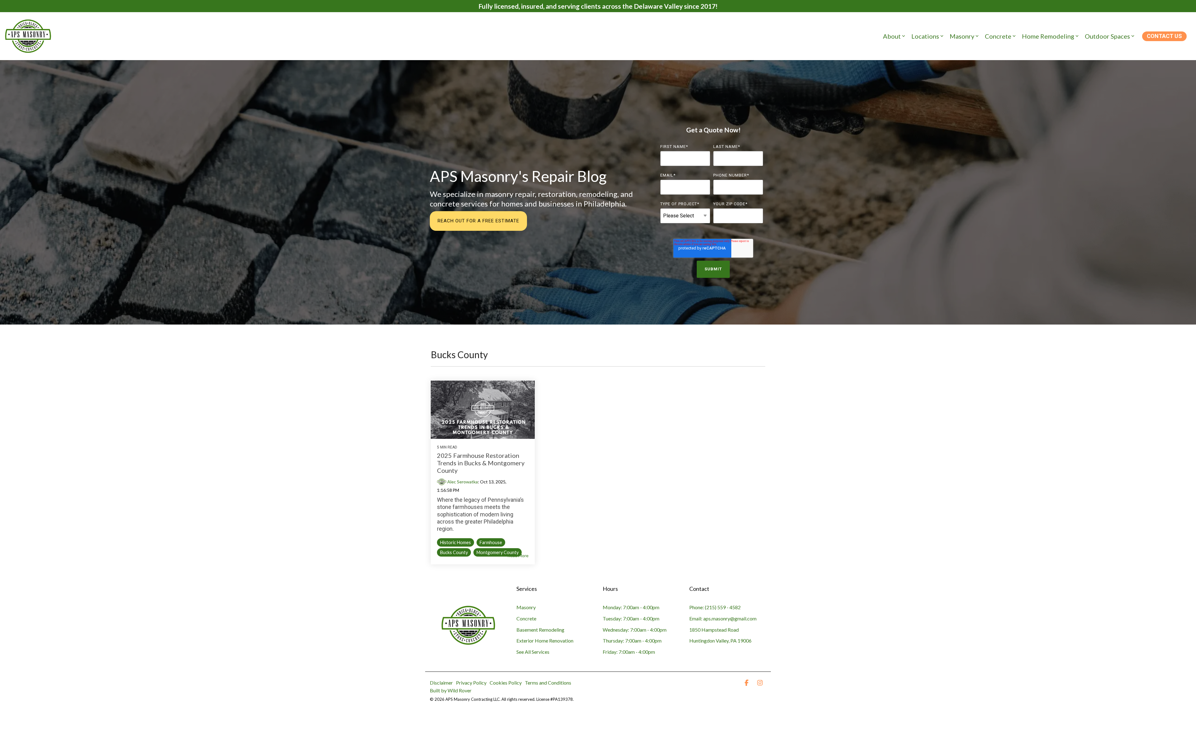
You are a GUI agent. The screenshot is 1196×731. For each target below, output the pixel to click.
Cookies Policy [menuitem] (506, 683)
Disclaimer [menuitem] (441, 683)
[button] (747, 683)
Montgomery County (498, 552)
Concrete (998, 36)
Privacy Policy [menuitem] (471, 683)
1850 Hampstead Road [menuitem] (714, 630)
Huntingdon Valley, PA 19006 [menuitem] (720, 640)
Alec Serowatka (462, 481)
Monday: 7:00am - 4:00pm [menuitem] (631, 607)
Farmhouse (491, 542)
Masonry (962, 36)
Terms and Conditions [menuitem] (548, 683)
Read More (518, 555)
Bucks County (454, 552)
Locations (925, 36)
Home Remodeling (1048, 36)
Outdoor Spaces (1107, 36)
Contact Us (1164, 36)
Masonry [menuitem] (526, 607)
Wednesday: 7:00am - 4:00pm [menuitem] (635, 630)
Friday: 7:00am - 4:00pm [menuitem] (629, 652)
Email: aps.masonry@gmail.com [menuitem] (723, 618)
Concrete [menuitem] (526, 618)
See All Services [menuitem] (532, 652)
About (892, 36)
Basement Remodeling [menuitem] (540, 630)
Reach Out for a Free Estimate (478, 221)
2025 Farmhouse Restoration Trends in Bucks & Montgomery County (480, 463)
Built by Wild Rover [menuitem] (451, 690)
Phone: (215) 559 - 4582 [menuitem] (715, 607)
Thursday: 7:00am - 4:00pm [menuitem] (632, 640)
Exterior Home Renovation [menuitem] (544, 640)
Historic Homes (455, 542)
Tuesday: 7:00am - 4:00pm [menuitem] (631, 618)
